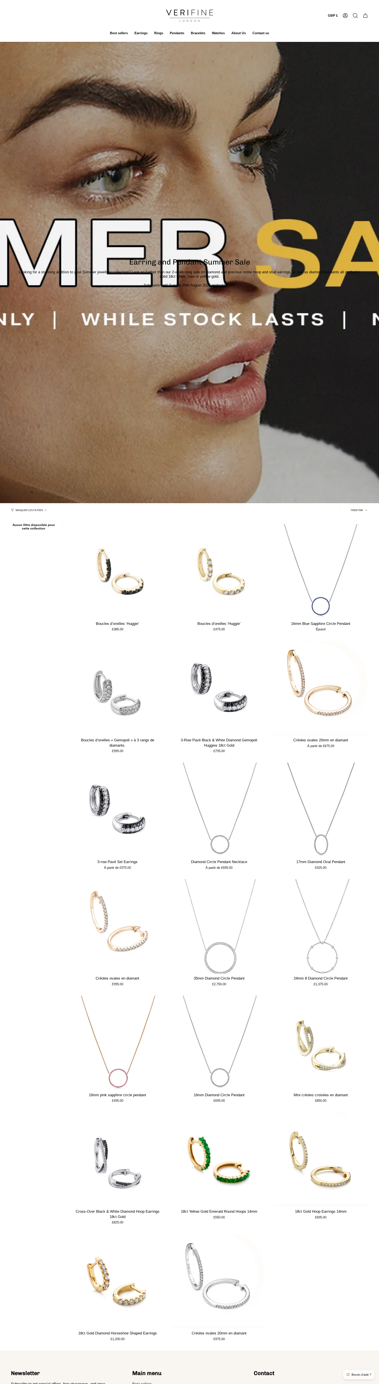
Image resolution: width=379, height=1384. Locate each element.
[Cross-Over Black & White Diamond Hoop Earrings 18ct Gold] (117, 1159)
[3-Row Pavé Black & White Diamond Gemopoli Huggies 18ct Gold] (219, 688)
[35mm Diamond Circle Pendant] (219, 926)
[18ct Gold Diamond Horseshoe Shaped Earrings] (117, 1281)
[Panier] (365, 15)
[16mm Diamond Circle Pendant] (219, 1043)
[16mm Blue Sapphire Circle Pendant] (321, 571)
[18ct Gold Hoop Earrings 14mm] (321, 1159)
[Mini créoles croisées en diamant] (321, 1043)
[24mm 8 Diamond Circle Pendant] (321, 926)
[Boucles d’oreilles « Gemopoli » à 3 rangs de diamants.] (117, 688)
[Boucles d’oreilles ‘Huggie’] (117, 571)
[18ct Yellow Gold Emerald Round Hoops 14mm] (219, 1159)
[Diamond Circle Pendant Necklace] (219, 810)
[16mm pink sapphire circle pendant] (117, 1043)
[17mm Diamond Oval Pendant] (321, 810)
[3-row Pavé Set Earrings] (117, 810)
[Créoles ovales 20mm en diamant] (321, 688)
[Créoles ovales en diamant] (117, 926)
